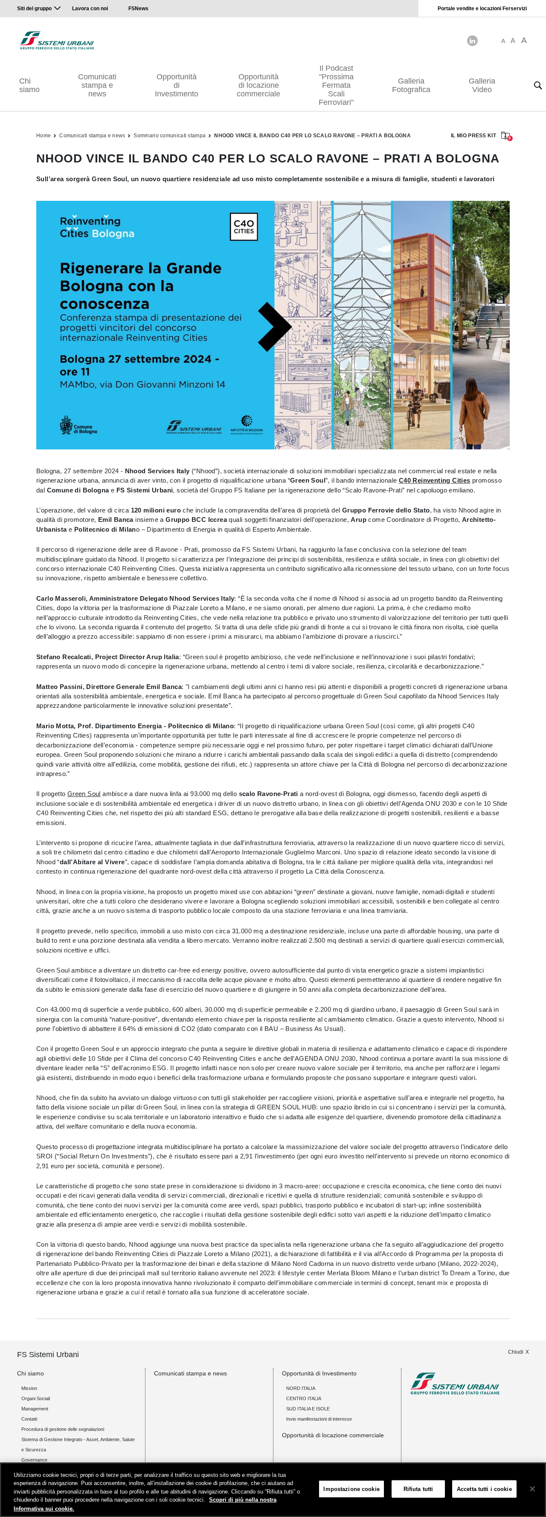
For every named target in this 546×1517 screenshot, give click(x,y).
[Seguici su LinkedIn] (472, 40)
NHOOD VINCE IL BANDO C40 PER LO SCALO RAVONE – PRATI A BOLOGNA (312, 136)
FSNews (138, 9)
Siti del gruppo (34, 9)
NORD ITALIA (300, 1388)
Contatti (29, 1418)
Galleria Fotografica (411, 85)
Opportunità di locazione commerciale (258, 85)
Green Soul (84, 793)
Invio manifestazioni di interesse (319, 1418)
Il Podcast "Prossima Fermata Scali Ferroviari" (336, 85)
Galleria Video (482, 85)
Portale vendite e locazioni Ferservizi (482, 9)
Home (43, 136)
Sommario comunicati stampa (170, 136)
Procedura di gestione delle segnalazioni (62, 1429)
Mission (29, 1388)
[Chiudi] (532, 1488)
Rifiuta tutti (418, 1489)
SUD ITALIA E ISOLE (308, 1408)
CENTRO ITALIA (303, 1398)
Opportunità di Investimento (176, 85)
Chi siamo (29, 85)
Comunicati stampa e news (97, 85)
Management (34, 1408)
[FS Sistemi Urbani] (57, 40)
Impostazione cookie (351, 1489)
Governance (34, 1459)
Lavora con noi (90, 9)
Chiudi (515, 1352)
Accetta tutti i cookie (484, 1489)
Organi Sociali (35, 1398)
